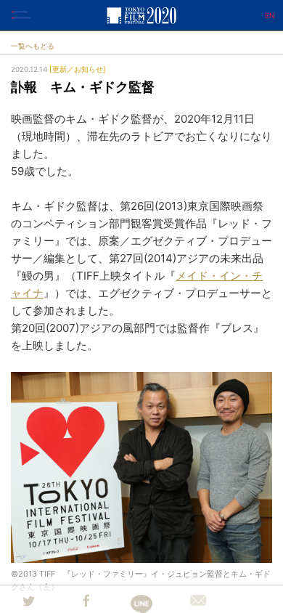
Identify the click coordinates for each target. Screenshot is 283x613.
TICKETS (265, 345)
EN (270, 15)
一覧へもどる (32, 45)
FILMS (265, 265)
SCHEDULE (265, 305)
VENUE (265, 385)
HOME (265, 224)
